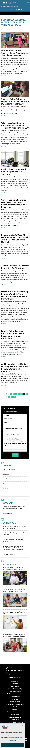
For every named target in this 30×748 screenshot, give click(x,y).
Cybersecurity (7, 474)
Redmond (15, 709)
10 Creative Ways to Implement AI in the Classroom (15, 534)
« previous (6, 394)
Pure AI (15, 707)
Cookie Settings (12, 740)
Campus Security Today (15, 689)
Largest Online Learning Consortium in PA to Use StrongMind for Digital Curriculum (12, 335)
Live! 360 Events (15, 696)
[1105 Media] (15, 677)
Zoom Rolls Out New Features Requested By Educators (15, 266)
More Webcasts (7, 513)
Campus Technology (15, 691)
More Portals (7, 494)
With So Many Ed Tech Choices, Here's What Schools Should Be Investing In (14, 53)
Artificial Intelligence (9, 469)
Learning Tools (7, 479)
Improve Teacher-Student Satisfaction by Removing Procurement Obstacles (14, 635)
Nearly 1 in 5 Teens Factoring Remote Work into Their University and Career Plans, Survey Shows (14, 295)
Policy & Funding (8, 484)
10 (15, 397)
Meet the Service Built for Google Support (13, 540)
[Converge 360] (15, 671)
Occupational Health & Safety (15, 704)
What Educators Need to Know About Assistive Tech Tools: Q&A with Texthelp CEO (15, 125)
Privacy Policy (16, 434)
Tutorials (15, 13)
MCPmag (15, 699)
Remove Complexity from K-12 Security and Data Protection (14, 527)
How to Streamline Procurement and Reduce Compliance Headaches (14, 590)
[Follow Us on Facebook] (14, 9)
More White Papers (9, 555)
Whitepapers (9, 522)
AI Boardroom (15, 681)
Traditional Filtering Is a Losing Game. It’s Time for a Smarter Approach (14, 507)
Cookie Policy (19, 737)
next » (19, 397)
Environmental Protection (15, 694)
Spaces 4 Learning (15, 717)
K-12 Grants (23, 13)
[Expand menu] (27, 3)
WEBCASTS (8, 503)
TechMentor (15, 720)
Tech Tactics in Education (15, 722)
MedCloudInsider (15, 702)
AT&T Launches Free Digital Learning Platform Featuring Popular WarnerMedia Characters (14, 367)
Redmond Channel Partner (15, 712)
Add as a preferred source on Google (10, 6)
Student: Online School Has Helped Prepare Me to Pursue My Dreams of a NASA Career (15, 101)
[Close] (22, 725)
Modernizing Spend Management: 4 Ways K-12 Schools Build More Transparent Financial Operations (13, 548)
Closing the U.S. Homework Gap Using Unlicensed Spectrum (13, 171)
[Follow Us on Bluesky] (11, 9)
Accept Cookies (12, 745)
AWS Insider (15, 686)
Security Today (15, 714)
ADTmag (15, 683)
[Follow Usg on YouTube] (19, 9)
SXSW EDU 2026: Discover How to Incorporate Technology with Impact (14, 568)
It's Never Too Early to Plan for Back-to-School (14, 613)
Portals (7, 465)
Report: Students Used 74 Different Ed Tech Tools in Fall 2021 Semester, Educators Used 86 (14, 238)
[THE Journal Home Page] (8, 2)
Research (5, 489)
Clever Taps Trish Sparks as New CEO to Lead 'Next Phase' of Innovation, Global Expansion (14, 203)
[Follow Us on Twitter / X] (16, 9)
